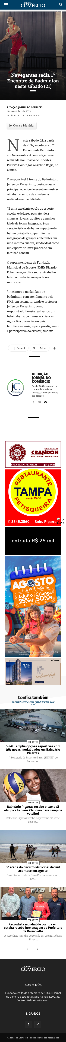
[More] (54, 348)
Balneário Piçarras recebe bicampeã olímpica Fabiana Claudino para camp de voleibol (33, 810)
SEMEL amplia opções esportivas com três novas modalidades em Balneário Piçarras (33, 749)
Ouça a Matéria (23, 125)
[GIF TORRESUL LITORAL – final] (33, 554)
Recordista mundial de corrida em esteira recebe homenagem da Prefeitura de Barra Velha (33, 927)
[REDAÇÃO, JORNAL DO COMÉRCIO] (17, 387)
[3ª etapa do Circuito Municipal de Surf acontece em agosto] (33, 846)
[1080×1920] (33, 655)
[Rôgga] (33, 683)
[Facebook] (33, 401)
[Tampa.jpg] (33, 525)
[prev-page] (28, 949)
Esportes (33, 742)
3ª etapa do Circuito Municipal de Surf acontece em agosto (33, 869)
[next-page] (36, 949)
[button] (61, 5)
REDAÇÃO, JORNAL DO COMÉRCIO (25, 107)
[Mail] (45, 401)
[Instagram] (39, 401)
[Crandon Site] (33, 467)
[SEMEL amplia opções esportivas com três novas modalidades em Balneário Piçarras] (33, 725)
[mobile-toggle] (6, 5)
